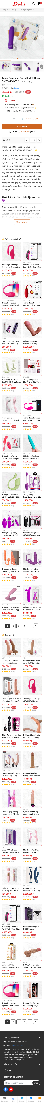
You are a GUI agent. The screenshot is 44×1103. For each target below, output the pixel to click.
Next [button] (41, 37)
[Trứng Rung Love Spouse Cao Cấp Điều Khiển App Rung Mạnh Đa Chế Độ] (11, 290)
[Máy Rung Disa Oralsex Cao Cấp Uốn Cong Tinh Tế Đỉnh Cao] (11, 404)
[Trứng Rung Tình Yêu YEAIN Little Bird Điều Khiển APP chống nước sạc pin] (11, 481)
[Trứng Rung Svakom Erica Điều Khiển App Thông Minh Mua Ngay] (11, 594)
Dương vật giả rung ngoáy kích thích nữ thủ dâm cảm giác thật (11, 814)
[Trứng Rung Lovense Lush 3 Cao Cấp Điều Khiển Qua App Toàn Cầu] (32, 404)
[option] (5, 66)
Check (36, 1083)
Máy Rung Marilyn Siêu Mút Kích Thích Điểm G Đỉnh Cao (31, 571)
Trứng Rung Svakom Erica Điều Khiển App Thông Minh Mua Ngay (11, 609)
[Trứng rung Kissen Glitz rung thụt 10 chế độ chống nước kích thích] (11, 558)
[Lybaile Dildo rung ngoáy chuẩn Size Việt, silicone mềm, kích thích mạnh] (32, 798)
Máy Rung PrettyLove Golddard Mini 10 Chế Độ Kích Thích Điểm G (32, 609)
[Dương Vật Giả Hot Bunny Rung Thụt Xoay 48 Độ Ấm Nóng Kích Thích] (32, 990)
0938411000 (24, 132)
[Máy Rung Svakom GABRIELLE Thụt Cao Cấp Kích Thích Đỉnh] (11, 366)
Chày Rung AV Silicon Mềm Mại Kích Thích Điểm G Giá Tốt (11, 890)
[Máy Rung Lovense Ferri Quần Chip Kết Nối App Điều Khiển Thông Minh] (32, 251)
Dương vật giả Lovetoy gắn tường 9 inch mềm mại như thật (11, 701)
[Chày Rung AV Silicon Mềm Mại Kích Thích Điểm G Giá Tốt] (11, 875)
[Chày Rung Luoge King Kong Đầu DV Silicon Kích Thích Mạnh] (11, 724)
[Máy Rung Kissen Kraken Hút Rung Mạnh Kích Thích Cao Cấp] (32, 328)
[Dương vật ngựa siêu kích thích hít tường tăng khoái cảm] (32, 724)
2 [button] (19, 58)
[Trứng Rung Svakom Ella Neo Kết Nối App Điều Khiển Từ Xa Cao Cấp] (32, 290)
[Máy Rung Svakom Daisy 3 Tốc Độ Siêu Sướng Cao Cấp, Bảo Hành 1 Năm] (32, 443)
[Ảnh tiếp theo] (41, 66)
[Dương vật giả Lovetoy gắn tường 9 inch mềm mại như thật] (11, 685)
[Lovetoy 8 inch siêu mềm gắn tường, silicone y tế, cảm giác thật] (11, 647)
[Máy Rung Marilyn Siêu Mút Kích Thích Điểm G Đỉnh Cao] (32, 558)
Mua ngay (22, 126)
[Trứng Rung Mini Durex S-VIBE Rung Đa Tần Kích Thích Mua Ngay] (22, 37)
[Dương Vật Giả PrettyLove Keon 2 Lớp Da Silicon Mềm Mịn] (11, 951)
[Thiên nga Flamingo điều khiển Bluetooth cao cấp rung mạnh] (11, 251)
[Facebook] (6, 1089)
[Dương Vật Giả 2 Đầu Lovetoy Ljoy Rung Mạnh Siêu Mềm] (11, 760)
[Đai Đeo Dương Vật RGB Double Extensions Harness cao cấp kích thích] (32, 913)
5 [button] (26, 58)
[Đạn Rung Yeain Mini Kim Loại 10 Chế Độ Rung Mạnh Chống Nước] (11, 328)
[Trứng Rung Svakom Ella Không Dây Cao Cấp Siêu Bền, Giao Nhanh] (32, 366)
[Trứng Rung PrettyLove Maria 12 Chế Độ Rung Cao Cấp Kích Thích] (32, 481)
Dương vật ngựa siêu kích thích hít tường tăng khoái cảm (31, 737)
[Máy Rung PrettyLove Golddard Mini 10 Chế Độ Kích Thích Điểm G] (32, 594)
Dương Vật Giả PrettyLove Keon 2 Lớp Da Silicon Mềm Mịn (11, 967)
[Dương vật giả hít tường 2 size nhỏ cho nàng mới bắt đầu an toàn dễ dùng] (32, 760)
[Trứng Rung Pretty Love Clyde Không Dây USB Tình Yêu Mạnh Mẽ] (11, 443)
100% (33, 140)
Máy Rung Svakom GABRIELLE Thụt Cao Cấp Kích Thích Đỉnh (10, 381)
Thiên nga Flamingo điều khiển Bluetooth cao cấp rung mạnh (10, 267)
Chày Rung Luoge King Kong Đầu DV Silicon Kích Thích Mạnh (11, 737)
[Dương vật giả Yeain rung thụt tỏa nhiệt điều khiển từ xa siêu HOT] (32, 647)
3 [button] (22, 58)
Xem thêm (21, 222)
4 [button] (24, 58)
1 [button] (17, 58)
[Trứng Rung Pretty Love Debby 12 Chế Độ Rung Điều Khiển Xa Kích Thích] (11, 519)
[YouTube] (11, 1089)
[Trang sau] (35, 626)
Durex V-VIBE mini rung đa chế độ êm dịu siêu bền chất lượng (11, 852)
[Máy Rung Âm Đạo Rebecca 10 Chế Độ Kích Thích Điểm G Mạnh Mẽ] (32, 837)
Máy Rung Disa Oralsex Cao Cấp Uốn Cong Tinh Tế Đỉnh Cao (11, 420)
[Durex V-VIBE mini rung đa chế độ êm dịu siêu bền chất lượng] (11, 837)
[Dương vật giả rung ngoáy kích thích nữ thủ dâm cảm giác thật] (11, 798)
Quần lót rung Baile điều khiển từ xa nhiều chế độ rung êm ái (32, 535)
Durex (16, 88)
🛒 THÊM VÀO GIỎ (29, 119)
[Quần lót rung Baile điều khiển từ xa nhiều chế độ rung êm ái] (32, 519)
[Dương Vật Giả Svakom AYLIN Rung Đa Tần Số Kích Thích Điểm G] (32, 875)
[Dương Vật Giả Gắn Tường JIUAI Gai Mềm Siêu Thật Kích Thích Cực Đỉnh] (32, 951)
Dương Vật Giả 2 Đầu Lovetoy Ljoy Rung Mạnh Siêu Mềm (11, 775)
